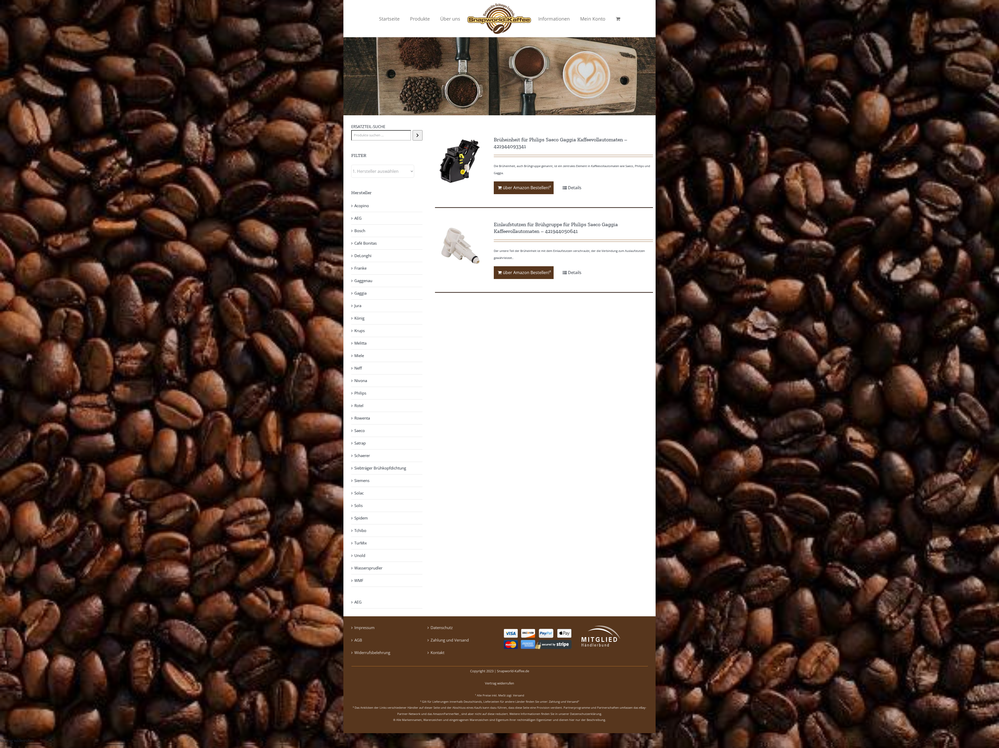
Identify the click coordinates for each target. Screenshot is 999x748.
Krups (359, 330)
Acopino (361, 205)
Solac (359, 493)
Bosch (359, 230)
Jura (357, 305)
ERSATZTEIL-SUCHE (368, 126)
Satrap (360, 443)
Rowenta (362, 418)
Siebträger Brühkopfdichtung (380, 468)
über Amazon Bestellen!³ (527, 188)
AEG (358, 218)
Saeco (359, 430)
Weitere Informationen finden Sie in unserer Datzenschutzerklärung (555, 714)
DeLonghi (363, 255)
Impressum (364, 627)
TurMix (360, 543)
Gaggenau (363, 280)
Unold (359, 555)
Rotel (358, 405)
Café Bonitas (365, 243)
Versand (518, 695)
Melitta (360, 343)
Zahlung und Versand (450, 640)
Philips (360, 393)
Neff (358, 368)
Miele (359, 355)
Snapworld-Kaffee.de (513, 671)
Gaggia (360, 293)
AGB (358, 640)
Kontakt (437, 652)
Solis (358, 505)
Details (574, 188)
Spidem (361, 518)
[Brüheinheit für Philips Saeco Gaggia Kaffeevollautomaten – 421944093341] (460, 161)
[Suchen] (417, 135)
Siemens (361, 480)
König (359, 318)
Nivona (360, 380)
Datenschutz (442, 627)
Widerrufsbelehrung (372, 652)
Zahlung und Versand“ (564, 701)
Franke (360, 268)
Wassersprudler (368, 567)
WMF (358, 580)
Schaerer (362, 455)
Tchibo (360, 530)
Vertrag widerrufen (499, 683)
